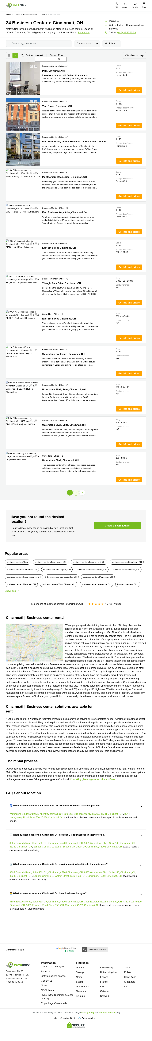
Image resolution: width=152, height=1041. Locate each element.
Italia (102, 986)
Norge (79, 977)
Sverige (80, 972)
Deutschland (82, 986)
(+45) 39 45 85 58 (126, 32)
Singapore (129, 982)
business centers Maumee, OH (21, 584)
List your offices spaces (53, 976)
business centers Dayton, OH (57, 569)
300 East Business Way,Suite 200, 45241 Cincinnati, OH (93, 814)
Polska (128, 972)
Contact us (46, 981)
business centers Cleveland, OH (127, 562)
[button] (30, 66)
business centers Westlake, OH (96, 584)
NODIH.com (47, 990)
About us (45, 971)
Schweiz (104, 996)
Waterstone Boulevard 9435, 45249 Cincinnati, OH (36, 814)
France (104, 982)
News (44, 985)
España (104, 977)
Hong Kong (130, 977)
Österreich (105, 991)
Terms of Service (107, 1012)
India (126, 986)
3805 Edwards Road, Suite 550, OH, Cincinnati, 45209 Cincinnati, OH (46, 843)
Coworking (75, 779)
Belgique (81, 996)
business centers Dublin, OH (126, 569)
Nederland (81, 991)
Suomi (79, 982)
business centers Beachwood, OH (50, 562)
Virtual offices (108, 779)
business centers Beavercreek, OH (89, 562)
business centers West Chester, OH (58, 584)
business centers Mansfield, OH (98, 577)
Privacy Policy (87, 1012)
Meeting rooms (91, 779)
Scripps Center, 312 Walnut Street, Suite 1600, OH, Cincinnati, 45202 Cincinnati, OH (77, 846)
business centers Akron (17, 562)
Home (8, 15)
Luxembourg (106, 967)
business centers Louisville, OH (62, 577)
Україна (128, 967)
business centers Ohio (127, 584)
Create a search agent (52, 966)
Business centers (30, 15)
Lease (17, 15)
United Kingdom (108, 972)
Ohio (43, 15)
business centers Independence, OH (24, 577)
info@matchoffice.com (16, 978)
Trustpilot (9, 935)
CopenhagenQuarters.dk (54, 1003)
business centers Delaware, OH (92, 569)
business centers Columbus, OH (22, 569)
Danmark (81, 967)
